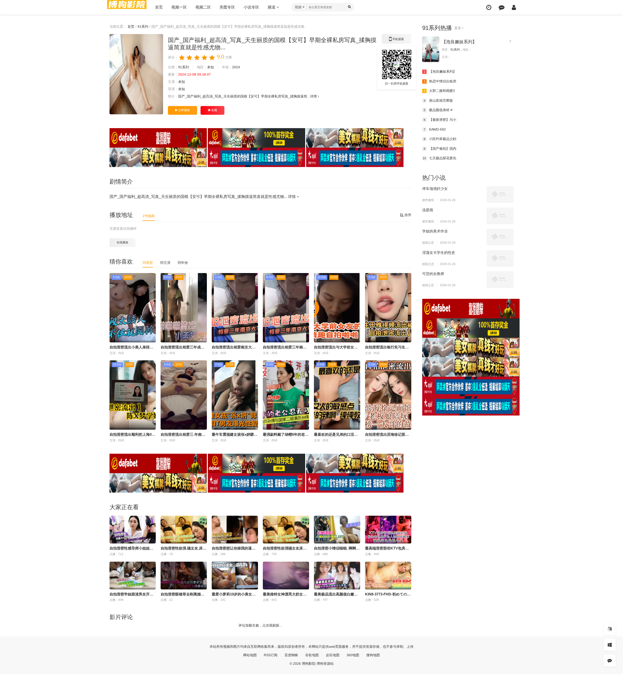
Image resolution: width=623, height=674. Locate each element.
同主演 (165, 263)
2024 (236, 67)
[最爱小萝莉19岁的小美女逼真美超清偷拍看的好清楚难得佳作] (235, 575)
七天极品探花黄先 (439, 158)
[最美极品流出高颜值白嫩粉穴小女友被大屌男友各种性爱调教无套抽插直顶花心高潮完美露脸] (337, 575)
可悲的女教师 (433, 274)
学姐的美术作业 (435, 231)
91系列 (142, 26)
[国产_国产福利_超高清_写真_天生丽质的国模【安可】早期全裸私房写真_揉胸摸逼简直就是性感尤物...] (136, 74)
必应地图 (332, 655)
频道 (272, 7)
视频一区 (179, 7)
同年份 (183, 263)
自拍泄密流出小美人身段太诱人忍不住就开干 (146, 347)
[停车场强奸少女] (500, 194)
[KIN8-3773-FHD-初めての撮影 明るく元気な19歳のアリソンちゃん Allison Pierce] (388, 575)
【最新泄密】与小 (440, 120)
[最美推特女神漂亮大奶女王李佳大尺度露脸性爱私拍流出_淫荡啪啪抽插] (286, 575)
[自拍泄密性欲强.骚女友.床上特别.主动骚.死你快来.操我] (184, 529)
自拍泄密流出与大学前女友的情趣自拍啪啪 (348, 347)
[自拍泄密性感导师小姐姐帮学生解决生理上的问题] (133, 529)
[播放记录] (488, 7)
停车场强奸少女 (435, 188)
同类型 (148, 263)
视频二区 (203, 7)
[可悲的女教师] (500, 279)
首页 (159, 7)
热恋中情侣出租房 (440, 81)
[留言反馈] (501, 7)
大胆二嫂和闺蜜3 (439, 91)
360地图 (353, 655)
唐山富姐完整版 (438, 100)
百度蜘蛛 (291, 655)
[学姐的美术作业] (500, 237)
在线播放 (122, 242)
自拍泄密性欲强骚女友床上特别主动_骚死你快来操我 (306, 548)
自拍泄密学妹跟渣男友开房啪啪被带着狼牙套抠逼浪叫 (153, 594)
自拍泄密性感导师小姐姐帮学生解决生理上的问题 (150, 548)
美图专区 (227, 7)
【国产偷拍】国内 (440, 149)
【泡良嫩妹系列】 (459, 41)
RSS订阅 (270, 655)
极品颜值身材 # (438, 110)
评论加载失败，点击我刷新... (260, 625)
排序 (407, 215)
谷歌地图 (312, 655)
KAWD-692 (435, 129)
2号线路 (149, 216)
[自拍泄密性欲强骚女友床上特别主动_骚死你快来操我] (286, 529)
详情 (314, 96)
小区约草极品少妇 (440, 139)
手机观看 (396, 40)
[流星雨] (500, 216)
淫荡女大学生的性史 (438, 252)
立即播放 (183, 110)
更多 (458, 28)
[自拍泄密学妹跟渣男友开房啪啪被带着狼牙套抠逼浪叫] (133, 575)
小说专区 (251, 7)
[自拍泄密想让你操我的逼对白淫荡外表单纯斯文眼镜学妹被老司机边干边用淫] (235, 529)
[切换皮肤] (610, 645)
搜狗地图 (373, 655)
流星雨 (427, 210)
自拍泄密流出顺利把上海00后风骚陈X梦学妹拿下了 (151, 434)
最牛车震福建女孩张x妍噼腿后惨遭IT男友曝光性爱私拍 (256, 434)
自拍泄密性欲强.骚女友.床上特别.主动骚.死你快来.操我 (205, 548)
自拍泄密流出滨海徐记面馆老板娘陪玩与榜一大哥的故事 (410, 434)
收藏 (214, 110)
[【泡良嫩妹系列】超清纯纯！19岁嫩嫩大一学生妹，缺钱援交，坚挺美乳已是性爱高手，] (430, 49)
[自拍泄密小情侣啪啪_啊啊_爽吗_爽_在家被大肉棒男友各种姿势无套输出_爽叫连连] (337, 529)
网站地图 (250, 655)
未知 (210, 67)
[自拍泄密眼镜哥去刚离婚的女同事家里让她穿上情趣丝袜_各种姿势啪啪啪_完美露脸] (184, 575)
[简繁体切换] (610, 629)
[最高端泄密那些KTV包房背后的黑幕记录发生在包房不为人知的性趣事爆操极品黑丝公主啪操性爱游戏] (388, 529)
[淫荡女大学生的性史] (500, 258)
